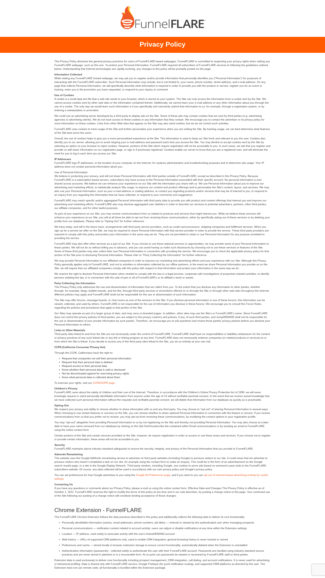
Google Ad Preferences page (153, 474)
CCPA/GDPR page (104, 382)
